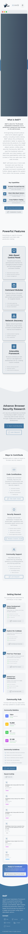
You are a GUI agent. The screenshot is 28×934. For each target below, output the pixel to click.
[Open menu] (22, 5)
